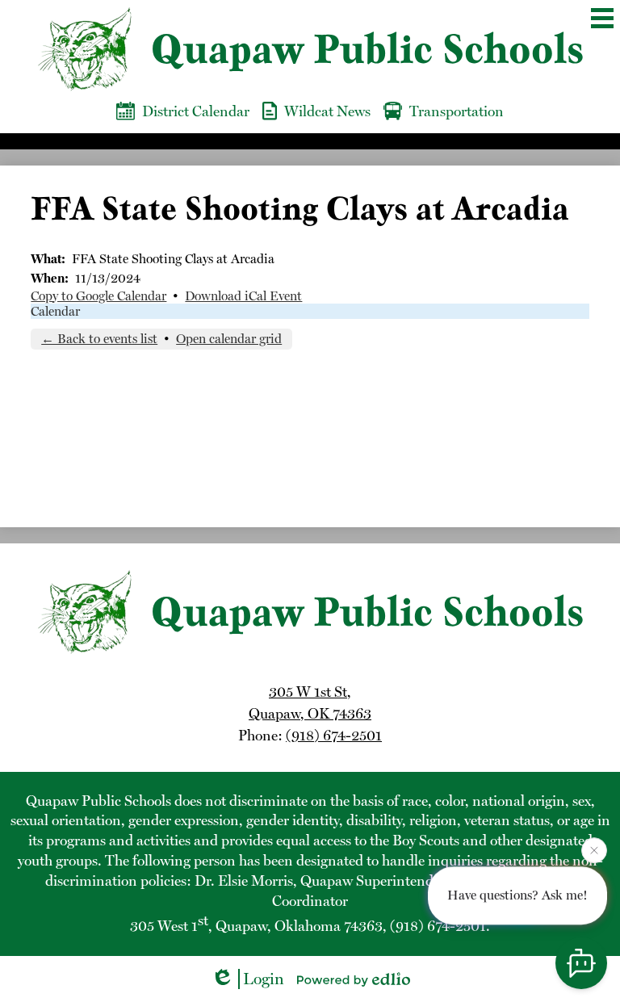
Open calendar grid (229, 338)
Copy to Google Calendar (98, 296)
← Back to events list (99, 338)
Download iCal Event (243, 296)
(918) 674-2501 (334, 735)
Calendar (55, 311)
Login (263, 978)
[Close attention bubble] (594, 850)
